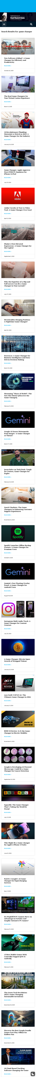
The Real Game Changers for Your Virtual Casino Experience (17, 97)
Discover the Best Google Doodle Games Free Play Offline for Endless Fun (17, 1032)
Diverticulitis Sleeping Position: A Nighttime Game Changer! (17, 321)
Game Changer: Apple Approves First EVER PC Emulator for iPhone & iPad (17, 172)
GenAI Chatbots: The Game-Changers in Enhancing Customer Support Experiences (18, 509)
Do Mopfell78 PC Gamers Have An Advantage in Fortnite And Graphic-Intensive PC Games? (18, 919)
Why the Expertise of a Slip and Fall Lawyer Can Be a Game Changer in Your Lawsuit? (17, 284)
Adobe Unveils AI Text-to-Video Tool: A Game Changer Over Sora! (18, 209)
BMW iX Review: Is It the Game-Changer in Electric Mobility (17, 732)
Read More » (7, 65)
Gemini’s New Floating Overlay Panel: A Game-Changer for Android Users (17, 585)
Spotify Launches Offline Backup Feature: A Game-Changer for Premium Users (17, 547)
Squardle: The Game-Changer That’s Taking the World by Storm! (16, 807)
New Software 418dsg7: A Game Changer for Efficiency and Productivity (17, 60)
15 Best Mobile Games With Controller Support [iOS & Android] (15, 956)
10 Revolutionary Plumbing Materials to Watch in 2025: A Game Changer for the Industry (17, 134)
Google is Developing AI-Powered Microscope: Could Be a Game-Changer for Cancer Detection (17, 769)
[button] (4, 24)
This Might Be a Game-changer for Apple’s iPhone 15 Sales (17, 844)
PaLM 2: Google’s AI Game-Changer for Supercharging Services (15, 881)
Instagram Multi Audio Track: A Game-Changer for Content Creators (17, 623)
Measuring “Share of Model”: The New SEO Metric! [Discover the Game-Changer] (18, 395)
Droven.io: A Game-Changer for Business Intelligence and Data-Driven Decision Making (17, 358)
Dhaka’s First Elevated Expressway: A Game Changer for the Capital (17, 246)
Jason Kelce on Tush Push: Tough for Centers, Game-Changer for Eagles (17, 471)
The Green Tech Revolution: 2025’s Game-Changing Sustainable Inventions (15, 994)
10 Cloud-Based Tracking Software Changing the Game (16, 1069)
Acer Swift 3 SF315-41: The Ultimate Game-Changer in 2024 (17, 696)
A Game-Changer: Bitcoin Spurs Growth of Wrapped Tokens (17, 660)
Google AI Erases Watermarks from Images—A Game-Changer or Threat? (17, 433)
